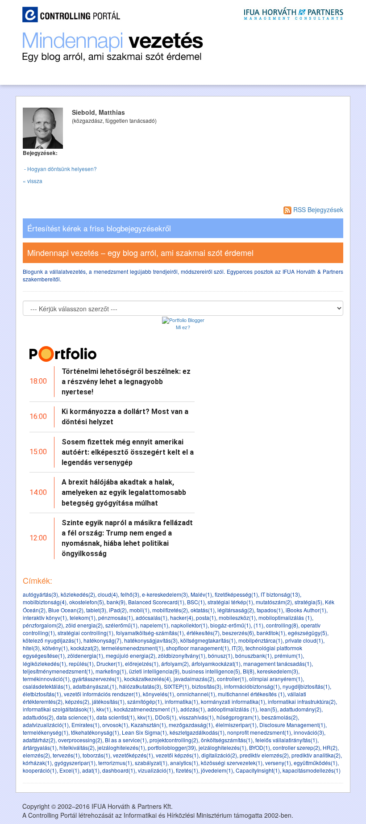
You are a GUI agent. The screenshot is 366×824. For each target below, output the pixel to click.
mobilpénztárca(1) (260, 640)
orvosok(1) (115, 724)
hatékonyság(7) (102, 640)
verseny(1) (278, 762)
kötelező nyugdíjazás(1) (52, 640)
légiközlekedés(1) (44, 663)
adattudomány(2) (300, 709)
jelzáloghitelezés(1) (121, 747)
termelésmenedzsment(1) (132, 648)
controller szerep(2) (296, 747)
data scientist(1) (115, 717)
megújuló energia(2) (130, 655)
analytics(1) (184, 762)
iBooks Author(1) (306, 610)
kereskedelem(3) (277, 671)
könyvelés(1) (158, 694)
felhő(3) (130, 594)
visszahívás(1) (196, 717)
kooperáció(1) (40, 770)
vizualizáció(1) (155, 770)
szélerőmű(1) (121, 625)
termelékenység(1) (45, 732)
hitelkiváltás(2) (77, 747)
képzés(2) (77, 701)
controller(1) (231, 678)
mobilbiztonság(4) (45, 602)
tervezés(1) (66, 755)
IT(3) (237, 648)
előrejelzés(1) (141, 663)
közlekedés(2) (78, 594)
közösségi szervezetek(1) (231, 762)
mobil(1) (139, 610)
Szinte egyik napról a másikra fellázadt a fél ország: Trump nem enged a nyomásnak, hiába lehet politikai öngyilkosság (127, 538)
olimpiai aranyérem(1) (276, 678)
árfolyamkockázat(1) (216, 663)
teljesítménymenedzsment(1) (58, 671)
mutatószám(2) (274, 602)
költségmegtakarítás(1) (208, 640)
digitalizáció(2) (219, 755)
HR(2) (330, 747)
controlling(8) (282, 625)
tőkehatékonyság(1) (95, 732)
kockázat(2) (85, 648)
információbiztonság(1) (252, 686)
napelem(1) (154, 625)
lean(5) (268, 709)
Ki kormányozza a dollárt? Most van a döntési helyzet (125, 416)
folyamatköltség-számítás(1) (150, 632)
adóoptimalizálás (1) (232, 709)
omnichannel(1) (196, 694)
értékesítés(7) (203, 632)
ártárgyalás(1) (40, 747)
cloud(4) (108, 594)
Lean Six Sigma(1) (144, 732)
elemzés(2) (36, 755)
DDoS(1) (165, 717)
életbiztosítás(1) (42, 694)
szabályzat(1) (151, 762)
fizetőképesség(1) (236, 594)
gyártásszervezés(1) (96, 678)
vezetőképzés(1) (133, 755)
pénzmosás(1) (115, 617)
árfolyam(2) (175, 663)
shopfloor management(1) (197, 648)
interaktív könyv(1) (45, 617)
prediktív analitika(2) (316, 755)
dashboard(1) (118, 770)
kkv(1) (103, 709)
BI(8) (248, 671)
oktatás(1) (203, 610)
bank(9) (116, 602)
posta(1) (206, 617)
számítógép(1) (144, 701)
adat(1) (91, 770)
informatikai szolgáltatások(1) (58, 709)
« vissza (32, 180)
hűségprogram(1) (237, 717)
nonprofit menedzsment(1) (259, 732)
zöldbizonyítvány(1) (181, 655)
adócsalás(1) (151, 617)
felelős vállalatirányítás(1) (286, 740)
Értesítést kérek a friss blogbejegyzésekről (99, 228)
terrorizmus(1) (115, 762)
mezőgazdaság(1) (191, 724)
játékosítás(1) (108, 701)
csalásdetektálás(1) (46, 686)
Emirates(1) (85, 724)
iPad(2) (118, 610)
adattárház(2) (39, 740)
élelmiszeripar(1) (236, 724)
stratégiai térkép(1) (230, 602)
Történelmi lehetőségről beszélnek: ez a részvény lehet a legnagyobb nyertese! (126, 381)
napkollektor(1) (189, 625)
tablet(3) (96, 610)
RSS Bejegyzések (317, 209)
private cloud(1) (304, 640)
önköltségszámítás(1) (227, 740)
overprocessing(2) (80, 740)
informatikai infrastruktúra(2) (302, 701)
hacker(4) (181, 617)
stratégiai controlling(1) (85, 632)
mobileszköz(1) (237, 617)
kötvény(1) (55, 648)
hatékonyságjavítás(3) (151, 640)
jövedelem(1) (217, 770)
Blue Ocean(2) (65, 610)
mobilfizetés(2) (170, 610)
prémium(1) (288, 655)
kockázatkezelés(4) (147, 678)
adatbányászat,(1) (94, 686)
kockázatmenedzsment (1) (146, 709)
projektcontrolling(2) (174, 740)
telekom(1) (83, 617)
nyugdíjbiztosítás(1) (306, 686)
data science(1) (75, 717)
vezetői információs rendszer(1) (102, 694)
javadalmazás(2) (194, 678)
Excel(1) (69, 770)
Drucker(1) (109, 663)
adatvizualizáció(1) (46, 724)
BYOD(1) (259, 747)
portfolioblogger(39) (172, 747)
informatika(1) (181, 701)
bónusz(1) (220, 655)
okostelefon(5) (86, 602)
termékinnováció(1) (46, 678)
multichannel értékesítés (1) (251, 694)
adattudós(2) (38, 717)
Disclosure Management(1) (292, 724)
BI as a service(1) (126, 740)
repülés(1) (81, 663)
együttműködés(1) (315, 762)
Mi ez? (183, 326)
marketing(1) (111, 671)
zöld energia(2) (84, 625)
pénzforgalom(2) (43, 625)
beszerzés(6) (238, 632)
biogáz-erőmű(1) (230, 625)
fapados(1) (270, 610)
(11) (258, 625)
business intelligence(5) (211, 671)
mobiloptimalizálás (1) (285, 617)
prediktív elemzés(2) (264, 755)
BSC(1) (196, 602)
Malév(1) (201, 594)
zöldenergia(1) (85, 655)
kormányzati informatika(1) (233, 701)
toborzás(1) (96, 755)
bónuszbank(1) (253, 655)
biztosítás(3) (206, 686)
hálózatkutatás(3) (140, 686)
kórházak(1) (37, 762)
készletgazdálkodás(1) (197, 732)
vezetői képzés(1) (177, 755)
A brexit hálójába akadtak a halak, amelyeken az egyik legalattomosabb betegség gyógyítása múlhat (124, 492)
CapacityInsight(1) (258, 770)
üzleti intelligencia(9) (154, 671)
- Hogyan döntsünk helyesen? (60, 168)
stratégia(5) (308, 602)
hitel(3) (31, 648)
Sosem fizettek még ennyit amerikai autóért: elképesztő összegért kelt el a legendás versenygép (128, 452)
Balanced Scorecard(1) (156, 602)
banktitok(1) (271, 632)
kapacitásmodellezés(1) (312, 770)
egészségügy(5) (307, 632)
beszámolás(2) (280, 717)
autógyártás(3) (40, 594)
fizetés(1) (187, 770)
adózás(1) (192, 709)
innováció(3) (309, 732)
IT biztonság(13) (280, 594)
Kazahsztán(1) (148, 724)
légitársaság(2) (235, 610)
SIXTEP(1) (176, 686)
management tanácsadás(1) (277, 663)
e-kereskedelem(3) (165, 594)
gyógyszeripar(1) (75, 762)
